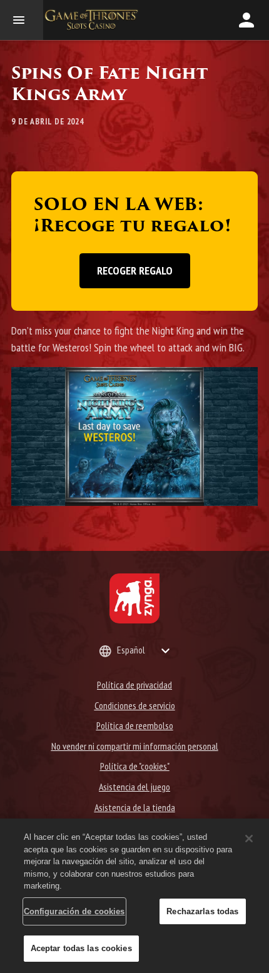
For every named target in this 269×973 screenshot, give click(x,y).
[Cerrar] (249, 838)
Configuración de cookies (74, 911)
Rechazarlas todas (202, 911)
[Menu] (21, 20)
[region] (134, 896)
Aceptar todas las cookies (81, 948)
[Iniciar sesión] (246, 20)
